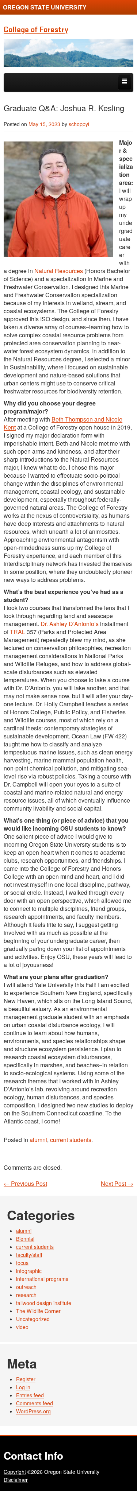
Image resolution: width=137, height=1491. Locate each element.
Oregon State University (45, 7)
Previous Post (25, 1184)
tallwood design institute (43, 1302)
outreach (26, 1286)
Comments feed (34, 1403)
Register (25, 1379)
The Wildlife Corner (38, 1311)
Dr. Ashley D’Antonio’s (70, 624)
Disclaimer (16, 1479)
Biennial (25, 1238)
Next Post (117, 1184)
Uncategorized (33, 1319)
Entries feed (30, 1395)
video (22, 1327)
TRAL (17, 632)
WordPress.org (33, 1411)
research (26, 1294)
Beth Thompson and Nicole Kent (63, 423)
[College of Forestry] (68, 53)
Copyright (15, 1471)
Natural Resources (58, 271)
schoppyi (79, 124)
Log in (23, 1387)
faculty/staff (29, 1254)
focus (22, 1262)
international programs (42, 1278)
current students (70, 1139)
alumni (38, 1139)
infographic (29, 1270)
